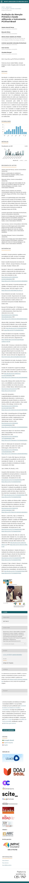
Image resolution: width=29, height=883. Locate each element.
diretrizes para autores (10, 723)
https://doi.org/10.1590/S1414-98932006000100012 (14, 319)
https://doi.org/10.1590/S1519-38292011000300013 (14, 512)
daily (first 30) (15, 160)
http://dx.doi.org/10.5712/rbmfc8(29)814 (12, 479)
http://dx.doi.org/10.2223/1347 (9, 389)
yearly (26, 160)
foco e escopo (8, 719)
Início (3, 7)
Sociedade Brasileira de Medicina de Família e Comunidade (14, 707)
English (6, 745)
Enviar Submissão (8, 730)
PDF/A (5, 612)
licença (11, 679)
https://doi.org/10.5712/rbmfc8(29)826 (11, 497)
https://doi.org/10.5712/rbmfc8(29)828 (11, 573)
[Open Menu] (1, 1)
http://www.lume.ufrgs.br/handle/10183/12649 (14, 356)
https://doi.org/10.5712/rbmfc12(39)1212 (14, 59)
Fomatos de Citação (9, 644)
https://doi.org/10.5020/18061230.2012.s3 (12, 290)
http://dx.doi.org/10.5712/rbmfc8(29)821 (12, 529)
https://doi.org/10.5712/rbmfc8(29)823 (14, 330)
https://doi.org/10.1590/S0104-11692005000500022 (14, 453)
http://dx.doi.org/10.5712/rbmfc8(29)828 (14, 571)
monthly (21, 160)
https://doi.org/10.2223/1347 (9, 390)
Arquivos (8, 7)
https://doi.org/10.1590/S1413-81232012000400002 (14, 377)
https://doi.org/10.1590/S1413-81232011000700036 (14, 410)
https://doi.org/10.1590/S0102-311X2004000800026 (14, 427)
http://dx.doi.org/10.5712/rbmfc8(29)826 (14, 495)
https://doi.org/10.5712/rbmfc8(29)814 (11, 481)
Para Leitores (5, 860)
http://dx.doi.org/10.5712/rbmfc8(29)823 (16, 328)
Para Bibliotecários (6, 865)
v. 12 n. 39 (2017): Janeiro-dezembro (11, 8)
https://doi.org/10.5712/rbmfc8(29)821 (11, 531)
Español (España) (8, 742)
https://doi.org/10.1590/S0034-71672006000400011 (14, 440)
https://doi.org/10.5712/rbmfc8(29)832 (11, 560)
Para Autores (5, 863)
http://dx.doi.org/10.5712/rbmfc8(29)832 (12, 558)
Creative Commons (17, 679)
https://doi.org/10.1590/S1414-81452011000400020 (14, 281)
